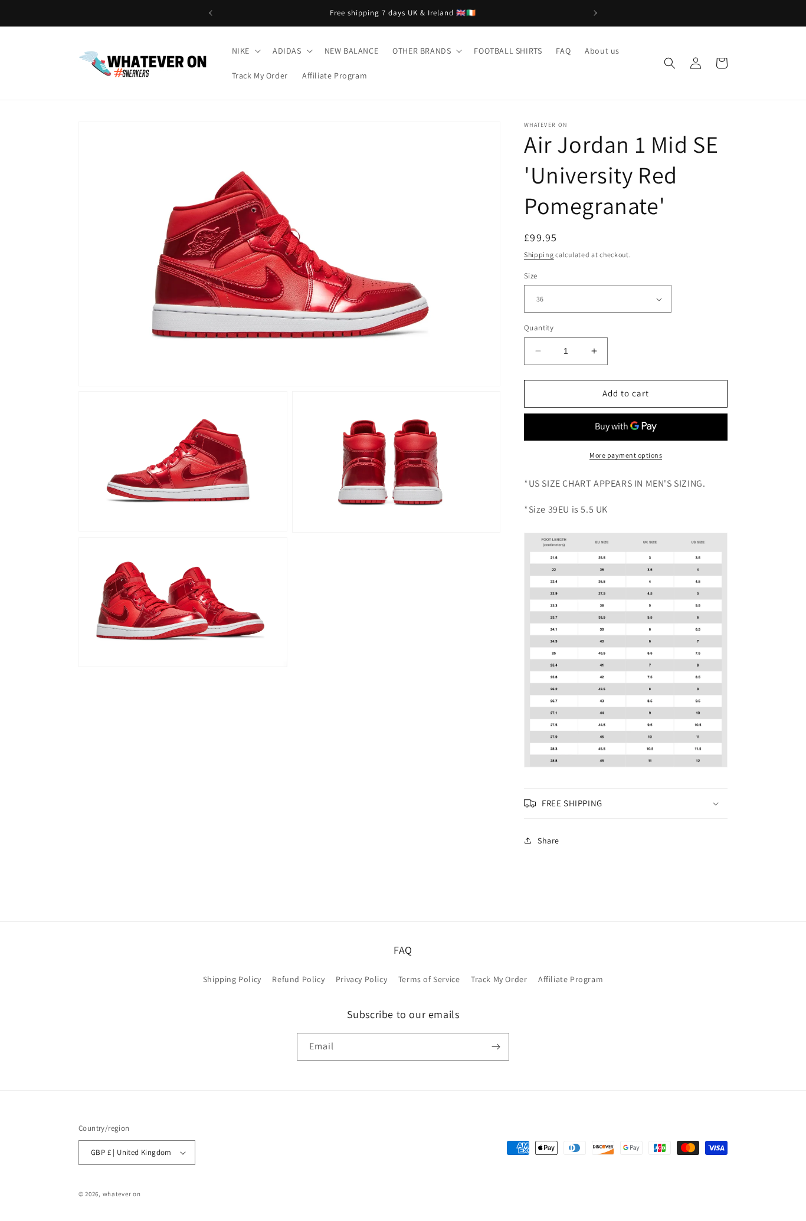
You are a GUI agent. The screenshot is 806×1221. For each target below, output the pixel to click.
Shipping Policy (232, 979)
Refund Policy (298, 979)
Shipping (539, 254)
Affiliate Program (570, 979)
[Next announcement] (595, 13)
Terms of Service (429, 979)
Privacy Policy (361, 979)
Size (531, 276)
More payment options (625, 455)
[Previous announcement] (211, 13)
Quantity (538, 328)
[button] (245, 50)
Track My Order (499, 979)
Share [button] (548, 840)
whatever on (122, 1194)
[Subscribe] (496, 1047)
